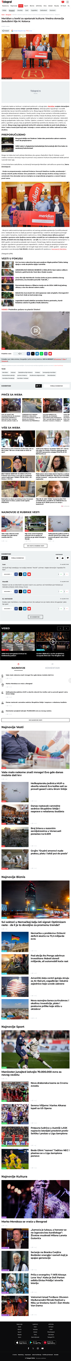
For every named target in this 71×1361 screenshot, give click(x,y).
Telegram (4, 361)
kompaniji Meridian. (59, 249)
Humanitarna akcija (8, 375)
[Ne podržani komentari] (68, 558)
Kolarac (37, 372)
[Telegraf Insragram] (38, 1348)
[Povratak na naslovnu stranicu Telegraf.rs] (6, 2)
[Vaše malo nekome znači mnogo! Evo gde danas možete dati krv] (12, 524)
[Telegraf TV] (42, 1348)
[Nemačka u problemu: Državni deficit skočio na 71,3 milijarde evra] (15, 942)
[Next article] (69, 680)
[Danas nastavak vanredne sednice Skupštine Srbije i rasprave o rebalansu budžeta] (15, 814)
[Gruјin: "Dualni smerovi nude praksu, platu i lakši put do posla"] (15, 859)
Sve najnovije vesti (35, 720)
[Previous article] (1, 680)
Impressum (28, 1354)
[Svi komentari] (57, 558)
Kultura (13, 372)
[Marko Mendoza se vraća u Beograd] (35, 1199)
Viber (64, 359)
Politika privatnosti (48, 1354)
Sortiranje (59, 554)
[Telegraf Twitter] (33, 1348)
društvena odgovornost (37, 375)
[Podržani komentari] (62, 558)
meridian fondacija (8, 378)
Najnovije (12, 727)
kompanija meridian (49, 372)
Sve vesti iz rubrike (35, 546)
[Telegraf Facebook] (28, 1348)
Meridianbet (51, 375)
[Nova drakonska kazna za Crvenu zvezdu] (15, 1092)
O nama (15, 1354)
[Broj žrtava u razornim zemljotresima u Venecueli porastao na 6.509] (15, 837)
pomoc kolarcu (22, 375)
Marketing (21, 1354)
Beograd (8, 14)
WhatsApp (57, 359)
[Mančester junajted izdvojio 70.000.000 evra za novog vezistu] (35, 1049)
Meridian (51, 106)
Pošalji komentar (56, 386)
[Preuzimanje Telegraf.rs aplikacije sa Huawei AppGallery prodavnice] (49, 1343)
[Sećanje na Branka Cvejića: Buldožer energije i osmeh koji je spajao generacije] (15, 1261)
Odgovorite (7, 574)
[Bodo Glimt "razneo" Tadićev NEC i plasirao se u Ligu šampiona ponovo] (15, 1159)
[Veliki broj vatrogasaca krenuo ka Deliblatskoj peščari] (18, 641)
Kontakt (56, 1354)
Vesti (2, 14)
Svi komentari (35, 617)
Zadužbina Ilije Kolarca (25, 372)
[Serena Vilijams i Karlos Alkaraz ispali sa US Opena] (15, 1114)
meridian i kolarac (22, 378)
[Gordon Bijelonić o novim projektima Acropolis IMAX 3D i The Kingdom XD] (53, 641)
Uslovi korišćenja (58, 365)
